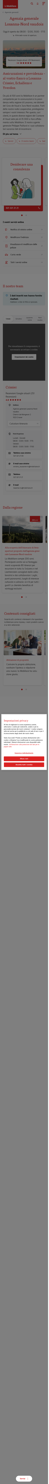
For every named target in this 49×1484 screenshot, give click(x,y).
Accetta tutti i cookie (24, 765)
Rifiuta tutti (24, 759)
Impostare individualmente (24, 753)
